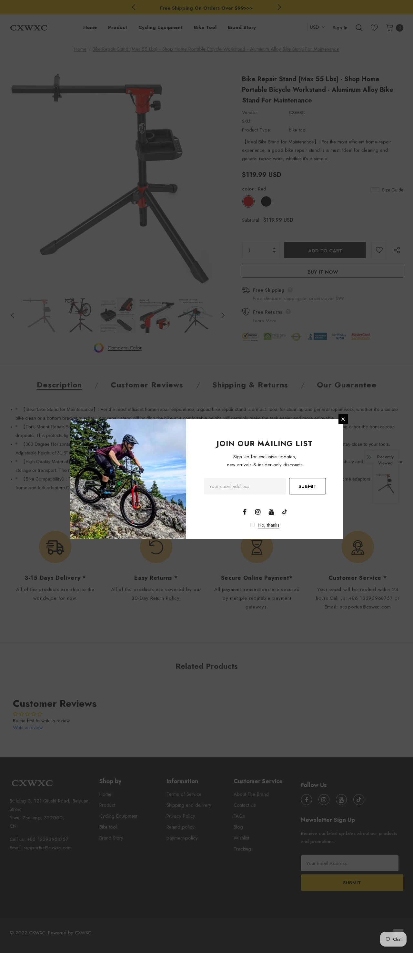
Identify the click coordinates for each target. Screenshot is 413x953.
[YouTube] (271, 511)
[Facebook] (244, 511)
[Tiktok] (284, 511)
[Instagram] (258, 511)
